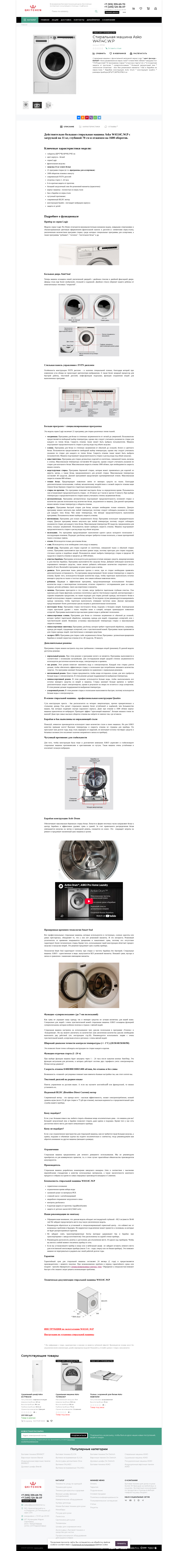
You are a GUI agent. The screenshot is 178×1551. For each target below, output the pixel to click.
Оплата (93, 1484)
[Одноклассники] (83, 117)
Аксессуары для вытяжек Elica (69, 1461)
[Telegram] (99, 117)
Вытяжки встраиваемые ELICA (69, 1458)
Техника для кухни (64, 1487)
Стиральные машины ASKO (136, 1454)
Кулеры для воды (63, 1503)
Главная (45, 20)
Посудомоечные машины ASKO (138, 1461)
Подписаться (79, 1435)
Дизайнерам (93, 20)
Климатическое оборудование (69, 1499)
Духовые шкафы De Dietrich (102, 1461)
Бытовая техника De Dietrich (102, 1454)
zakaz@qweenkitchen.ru (34, 1505)
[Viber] (91, 117)
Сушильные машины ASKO (136, 1458)
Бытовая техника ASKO (100, 1464)
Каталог (31, 20)
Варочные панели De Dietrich (103, 1458)
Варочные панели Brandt (32, 1458)
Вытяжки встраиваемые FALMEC (70, 1468)
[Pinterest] (87, 117)
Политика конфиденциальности (104, 1497)
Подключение (96, 1490)
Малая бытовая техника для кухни (70, 1506)
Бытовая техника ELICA (66, 1454)
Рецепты (94, 1507)
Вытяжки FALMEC (63, 1464)
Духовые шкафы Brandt (31, 1467)
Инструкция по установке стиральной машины (69, 1334)
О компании (108, 20)
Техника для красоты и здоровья (70, 1490)
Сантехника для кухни (65, 1520)
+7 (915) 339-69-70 (114, 4)
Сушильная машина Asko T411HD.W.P (67, 1395)
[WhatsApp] (95, 117)
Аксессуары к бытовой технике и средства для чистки (70, 1531)
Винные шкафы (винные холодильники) (66, 1495)
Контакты (79, 20)
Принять (121, 1544)
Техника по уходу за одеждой (69, 1484)
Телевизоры (61, 1523)
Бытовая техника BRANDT (32, 1454)
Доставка (66, 20)
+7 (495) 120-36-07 (114, 7)
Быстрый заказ (39, 1421)
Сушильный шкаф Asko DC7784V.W (32, 1395)
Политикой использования (83, 1545)
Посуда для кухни (63, 1513)
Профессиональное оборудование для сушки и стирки (71, 1537)
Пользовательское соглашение (103, 1501)
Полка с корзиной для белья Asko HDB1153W (106, 1395)
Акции (55, 20)
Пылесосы (60, 1516)
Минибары (60, 1510)
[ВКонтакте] (79, 117)
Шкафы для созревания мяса (68, 1527)
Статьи (93, 1504)
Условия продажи (98, 1494)
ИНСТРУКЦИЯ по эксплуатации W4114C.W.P (69, 1329)
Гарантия (94, 1487)
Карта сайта (38, 1548)
